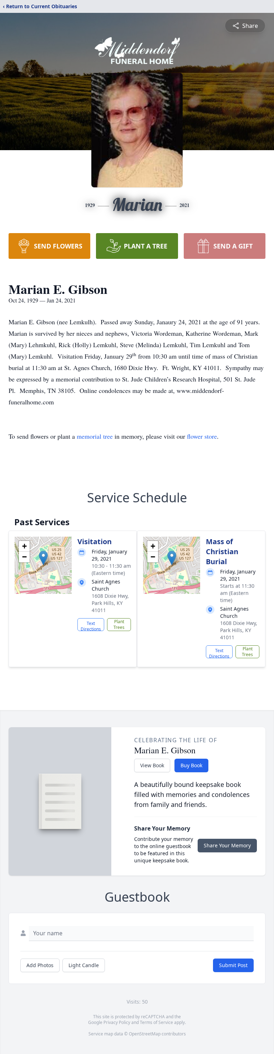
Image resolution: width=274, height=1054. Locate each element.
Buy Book (191, 765)
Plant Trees (119, 624)
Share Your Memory (227, 845)
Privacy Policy (116, 1022)
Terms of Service (156, 1022)
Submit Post (233, 965)
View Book (152, 765)
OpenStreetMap (145, 1034)
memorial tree (95, 436)
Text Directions (91, 625)
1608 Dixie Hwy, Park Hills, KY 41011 (110, 603)
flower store (202, 436)
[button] (43, 558)
